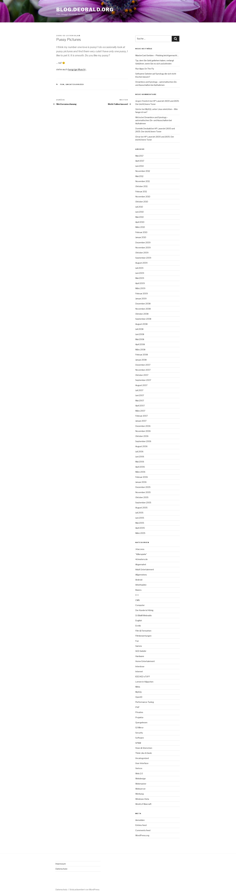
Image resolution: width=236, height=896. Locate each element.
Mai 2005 (139, 523)
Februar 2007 (141, 416)
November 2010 (142, 196)
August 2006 (141, 446)
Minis (137, 687)
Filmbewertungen (143, 636)
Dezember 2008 (143, 303)
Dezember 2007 (142, 365)
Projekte (139, 717)
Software (139, 738)
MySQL (138, 692)
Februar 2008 (141, 354)
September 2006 (143, 441)
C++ (137, 595)
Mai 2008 (139, 339)
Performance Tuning (144, 702)
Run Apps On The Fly (144, 68)
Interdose (139, 666)
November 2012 (142, 171)
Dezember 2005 (143, 487)
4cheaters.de (141, 559)
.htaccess (139, 549)
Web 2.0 (139, 773)
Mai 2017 (139, 156)
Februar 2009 (141, 293)
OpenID (138, 697)
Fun (62, 84)
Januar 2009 (141, 298)
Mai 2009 (139, 278)
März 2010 (140, 227)
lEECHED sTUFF (142, 676)
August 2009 (141, 263)
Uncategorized (75, 84)
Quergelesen (141, 722)
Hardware (139, 656)
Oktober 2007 (141, 375)
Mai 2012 (139, 176)
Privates (139, 712)
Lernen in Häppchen (144, 682)
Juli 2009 (139, 268)
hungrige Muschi (76, 69)
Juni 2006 (139, 456)
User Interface (141, 763)
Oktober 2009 (141, 252)
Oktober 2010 (141, 201)
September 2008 (143, 319)
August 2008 (141, 324)
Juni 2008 (139, 334)
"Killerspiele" (141, 554)
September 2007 (143, 380)
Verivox (138, 768)
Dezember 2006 (143, 426)
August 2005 (141, 507)
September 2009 (143, 258)
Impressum (60, 864)
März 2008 (140, 349)
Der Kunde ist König (144, 610)
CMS (137, 600)
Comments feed (142, 830)
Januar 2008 (141, 360)
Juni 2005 (139, 518)
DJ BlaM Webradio (143, 615)
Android (138, 580)
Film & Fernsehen (143, 631)
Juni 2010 (139, 212)
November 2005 (143, 492)
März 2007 (140, 411)
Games (138, 646)
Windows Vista (142, 799)
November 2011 (142, 181)
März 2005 (140, 533)
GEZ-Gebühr (140, 651)
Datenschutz (61, 869)
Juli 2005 (139, 512)
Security (139, 733)
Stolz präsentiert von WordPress (84, 889)
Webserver (140, 789)
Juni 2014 (139, 166)
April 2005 (140, 528)
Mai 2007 (139, 400)
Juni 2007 (139, 395)
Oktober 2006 (141, 436)
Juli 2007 (139, 390)
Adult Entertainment (144, 569)
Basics (138, 590)
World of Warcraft (143, 804)
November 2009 (143, 247)
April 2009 (140, 283)
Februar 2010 (141, 232)
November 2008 (143, 309)
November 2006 (143, 431)
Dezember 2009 (143, 242)
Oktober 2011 (141, 186)
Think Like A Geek (143, 753)
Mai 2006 (139, 461)
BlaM (77, 36)
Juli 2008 (139, 329)
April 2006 (140, 467)
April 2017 (139, 161)
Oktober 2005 (141, 497)
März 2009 (140, 288)
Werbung (139, 794)
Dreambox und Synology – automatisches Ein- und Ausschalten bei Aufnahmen (153, 120)
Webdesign (140, 778)
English (138, 620)
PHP (137, 707)
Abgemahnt (140, 564)
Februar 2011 (141, 191)
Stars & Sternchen (143, 748)
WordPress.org (142, 835)
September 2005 (143, 502)
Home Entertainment (145, 661)
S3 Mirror (139, 727)
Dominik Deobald (143, 128)
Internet (139, 671)
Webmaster (140, 784)
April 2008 (140, 344)
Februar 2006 (141, 477)
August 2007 (141, 385)
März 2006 (140, 472)
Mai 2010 (139, 217)
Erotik (138, 626)
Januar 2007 (140, 421)
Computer (140, 605)
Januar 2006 (141, 482)
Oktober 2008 (141, 314)
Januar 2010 (140, 237)
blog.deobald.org (85, 10)
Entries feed (141, 825)
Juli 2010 (139, 207)
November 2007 (143, 370)
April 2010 (139, 222)
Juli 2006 (139, 451)
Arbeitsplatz (140, 585)
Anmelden (140, 820)
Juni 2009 (139, 273)
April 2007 (140, 405)
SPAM (138, 743)
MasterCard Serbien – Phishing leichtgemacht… (157, 55)
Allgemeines (141, 575)
